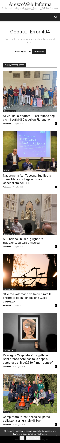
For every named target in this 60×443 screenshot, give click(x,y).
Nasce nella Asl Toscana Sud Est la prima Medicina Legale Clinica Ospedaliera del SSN (27, 179)
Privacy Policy (33, 438)
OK (22, 438)
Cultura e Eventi (9, 111)
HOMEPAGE (39, 51)
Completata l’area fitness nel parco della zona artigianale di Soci (26, 418)
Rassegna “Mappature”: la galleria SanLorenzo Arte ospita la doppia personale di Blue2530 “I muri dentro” (28, 359)
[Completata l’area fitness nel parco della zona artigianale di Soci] (30, 393)
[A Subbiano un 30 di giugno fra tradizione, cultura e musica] (30, 214)
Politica (6, 171)
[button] (56, 17)
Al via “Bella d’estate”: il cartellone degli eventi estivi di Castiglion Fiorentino (29, 117)
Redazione (7, 123)
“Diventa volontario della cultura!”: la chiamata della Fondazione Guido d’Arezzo (27, 297)
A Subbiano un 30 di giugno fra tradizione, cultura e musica (23, 240)
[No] (56, 435)
